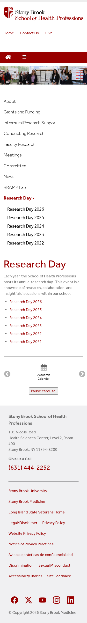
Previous (6, 373)
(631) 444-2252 (29, 467)
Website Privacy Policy (27, 533)
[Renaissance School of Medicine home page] (43, 14)
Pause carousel (43, 391)
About (10, 101)
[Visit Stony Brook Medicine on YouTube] (42, 599)
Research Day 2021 (25, 341)
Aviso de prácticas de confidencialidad (40, 554)
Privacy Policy (53, 522)
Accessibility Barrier (25, 576)
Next (81, 373)
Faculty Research (19, 144)
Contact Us (29, 33)
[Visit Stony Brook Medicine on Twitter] (28, 599)
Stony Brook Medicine (26, 501)
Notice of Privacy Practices (31, 544)
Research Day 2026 (25, 209)
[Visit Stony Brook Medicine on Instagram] (57, 599)
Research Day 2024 (25, 226)
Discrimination (21, 565)
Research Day (18, 198)
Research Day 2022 (25, 243)
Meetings (13, 155)
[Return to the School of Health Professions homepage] (8, 56)
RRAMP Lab (15, 187)
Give (49, 33)
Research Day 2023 (25, 234)
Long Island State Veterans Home (36, 512)
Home (9, 33)
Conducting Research (24, 133)
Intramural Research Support (30, 123)
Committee (15, 166)
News (9, 176)
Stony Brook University (27, 491)
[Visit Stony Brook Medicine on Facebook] (14, 599)
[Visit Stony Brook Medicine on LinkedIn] (71, 599)
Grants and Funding (22, 112)
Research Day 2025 (25, 217)
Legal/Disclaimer (22, 522)
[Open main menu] (24, 57)
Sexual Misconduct (54, 565)
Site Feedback (59, 576)
